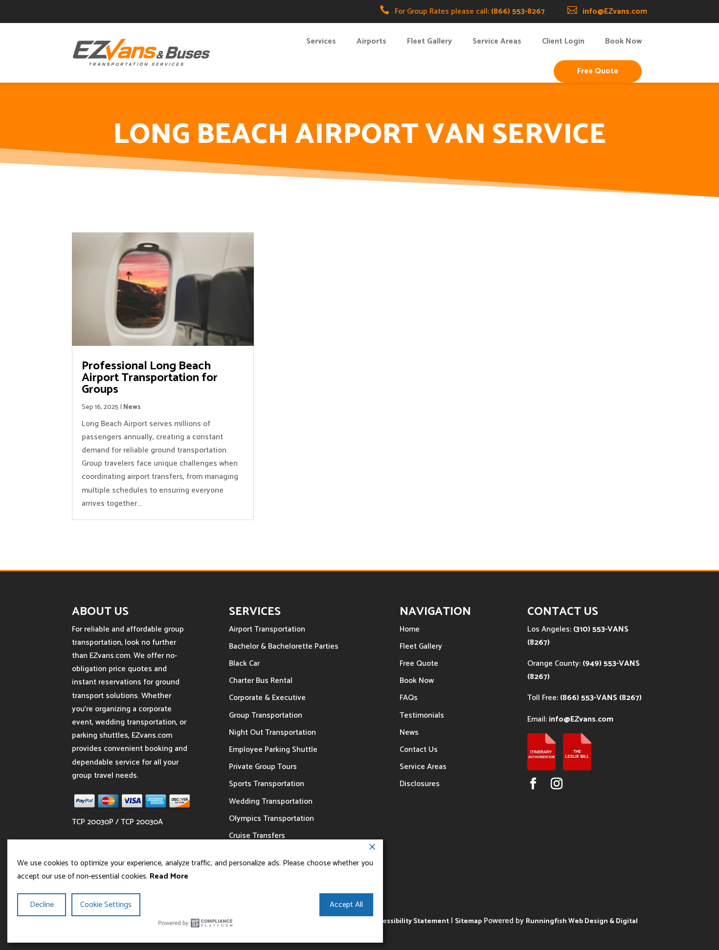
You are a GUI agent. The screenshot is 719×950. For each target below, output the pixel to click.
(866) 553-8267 (518, 11)
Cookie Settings (106, 904)
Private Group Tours (263, 766)
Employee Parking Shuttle (273, 749)
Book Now (623, 41)
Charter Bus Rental (260, 680)
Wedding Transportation (271, 801)
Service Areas (496, 41)
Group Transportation (265, 715)
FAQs (409, 697)
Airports (371, 41)
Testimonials (422, 715)
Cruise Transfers (257, 835)
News (132, 407)
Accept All (346, 904)
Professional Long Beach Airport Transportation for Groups (150, 378)
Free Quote (597, 71)
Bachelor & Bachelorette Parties (283, 646)
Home (410, 629)
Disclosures (420, 784)
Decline (42, 904)
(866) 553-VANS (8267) (601, 697)
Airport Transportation (267, 629)
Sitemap (468, 921)
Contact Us (419, 749)
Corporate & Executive (267, 697)
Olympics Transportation (271, 818)
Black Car (244, 663)
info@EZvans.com (615, 11)
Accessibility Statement (410, 921)
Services (321, 41)
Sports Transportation (266, 784)
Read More (169, 876)
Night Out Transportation (272, 732)
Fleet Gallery (429, 41)
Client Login (563, 41)
